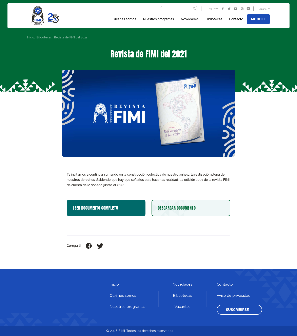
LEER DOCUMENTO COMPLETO (95, 208)
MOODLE (258, 19)
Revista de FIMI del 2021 (70, 37)
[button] (264, 9)
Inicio (114, 284)
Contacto (236, 19)
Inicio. (31, 37)
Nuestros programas (158, 19)
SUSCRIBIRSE (237, 310)
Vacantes (183, 307)
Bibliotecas (213, 19)
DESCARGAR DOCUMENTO (177, 208)
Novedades (190, 19)
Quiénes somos (124, 19)
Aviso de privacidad (233, 296)
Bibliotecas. (44, 37)
